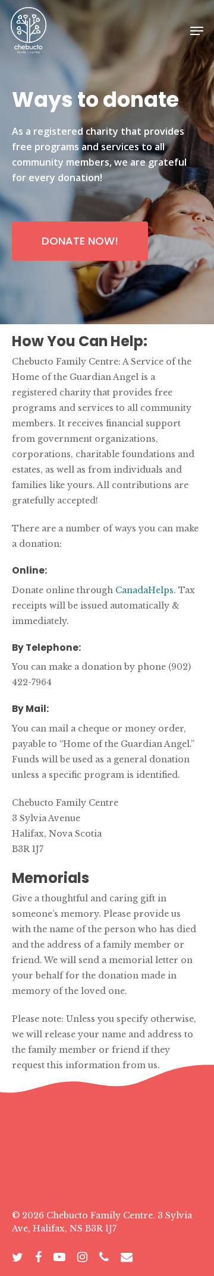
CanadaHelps (143, 590)
